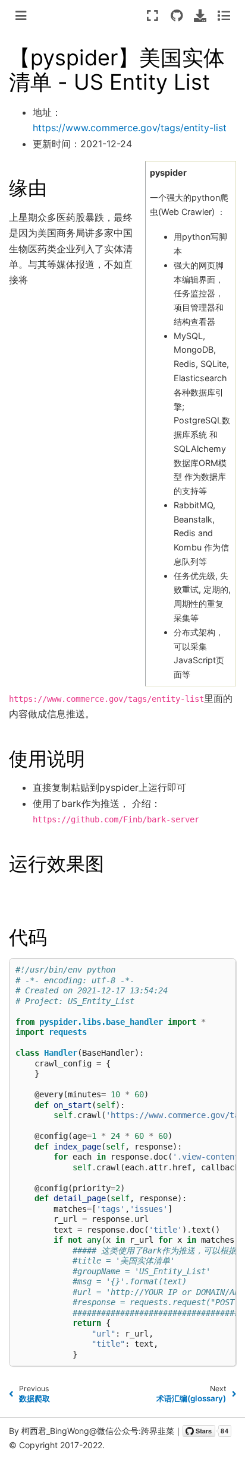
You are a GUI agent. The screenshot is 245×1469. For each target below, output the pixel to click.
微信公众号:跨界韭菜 (135, 1431)
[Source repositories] (176, 15)
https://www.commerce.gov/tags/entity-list (130, 128)
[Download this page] (200, 15)
